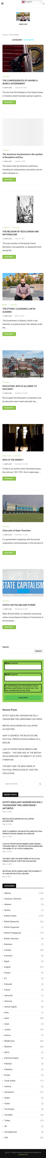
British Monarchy (24, 921)
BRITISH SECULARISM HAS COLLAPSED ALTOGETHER (18, 820)
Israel (24, 1024)
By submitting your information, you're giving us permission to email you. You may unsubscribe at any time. (21, 688)
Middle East (24, 1041)
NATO (24, 1052)
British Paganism (24, 927)
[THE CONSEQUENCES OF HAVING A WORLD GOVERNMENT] (23, 58)
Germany (24, 1001)
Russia (24, 1075)
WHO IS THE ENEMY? (13, 459)
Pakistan (24, 1064)
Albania (24, 893)
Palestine (24, 1069)
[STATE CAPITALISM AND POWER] (23, 582)
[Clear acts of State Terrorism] (23, 508)
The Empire (24, 1109)
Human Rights (24, 1007)
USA (24, 1137)
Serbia (24, 1098)
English (24, 967)
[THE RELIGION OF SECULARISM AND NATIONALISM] (23, 209)
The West (24, 1115)
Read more (8, 102)
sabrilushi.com (23, 1154)
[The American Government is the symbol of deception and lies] (23, 132)
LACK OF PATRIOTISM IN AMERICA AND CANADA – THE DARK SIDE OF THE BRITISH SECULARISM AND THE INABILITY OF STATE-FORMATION (22, 846)
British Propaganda (24, 933)
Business (24, 944)
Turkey (24, 1120)
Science (24, 1086)
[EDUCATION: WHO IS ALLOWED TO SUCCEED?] (23, 364)
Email (11, 674)
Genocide (24, 995)
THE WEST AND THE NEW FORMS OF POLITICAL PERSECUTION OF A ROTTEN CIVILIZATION (20, 770)
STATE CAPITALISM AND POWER (18, 605)
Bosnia (24, 910)
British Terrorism (24, 938)
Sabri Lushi (8, 88)
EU (24, 978)
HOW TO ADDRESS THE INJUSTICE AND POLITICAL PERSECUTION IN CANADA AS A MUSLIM (21, 739)
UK (24, 1126)
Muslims (24, 1046)
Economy (24, 955)
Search (5, 647)
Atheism (24, 904)
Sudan (24, 1103)
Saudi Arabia (24, 1081)
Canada (24, 950)
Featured (24, 984)
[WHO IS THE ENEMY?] (23, 437)
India (24, 1012)
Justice (24, 1029)
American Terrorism (24, 899)
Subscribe (23, 698)
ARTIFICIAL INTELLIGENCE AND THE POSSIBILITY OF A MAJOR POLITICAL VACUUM (22, 872)
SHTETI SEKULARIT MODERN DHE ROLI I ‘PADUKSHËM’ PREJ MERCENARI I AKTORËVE (22, 805)
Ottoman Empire (24, 1058)
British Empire (24, 916)
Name (11, 663)
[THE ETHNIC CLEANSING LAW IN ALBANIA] (23, 286)
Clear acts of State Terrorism (16, 530)
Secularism (24, 1092)
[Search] (43, 3)
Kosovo (24, 1035)
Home (4, 35)
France (24, 990)
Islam (24, 1018)
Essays (24, 973)
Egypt (24, 961)
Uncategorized (24, 1132)
